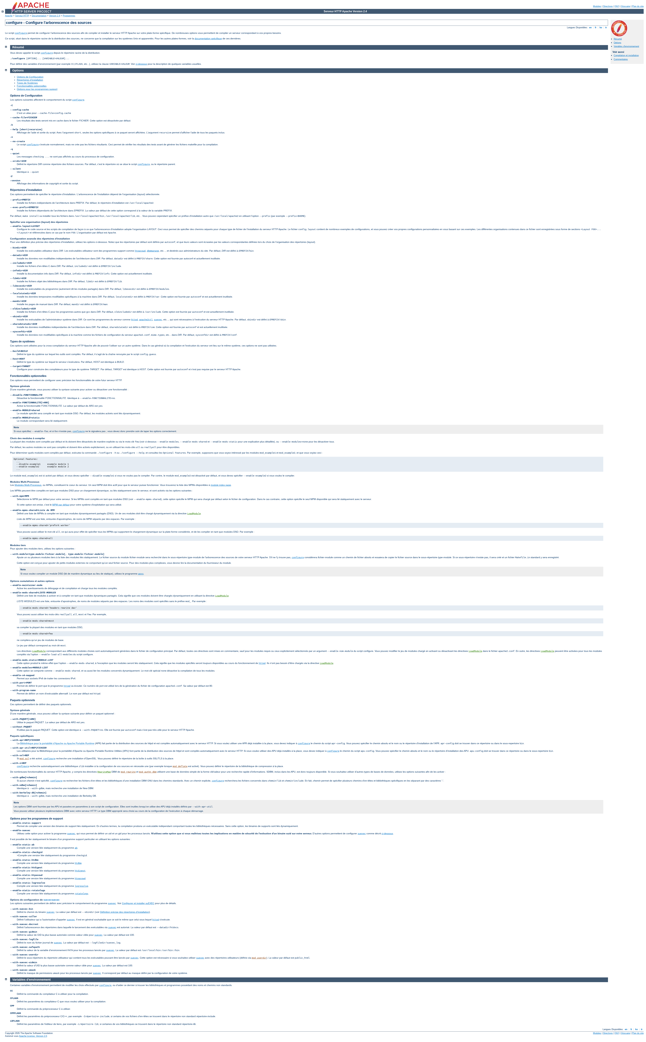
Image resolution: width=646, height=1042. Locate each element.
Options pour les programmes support (37, 89)
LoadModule (194, 513)
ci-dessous (141, 64)
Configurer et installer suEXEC (138, 903)
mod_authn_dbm (147, 772)
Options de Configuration (30, 77)
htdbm (78, 863)
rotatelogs (81, 893)
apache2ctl (146, 319)
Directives (608, 6)
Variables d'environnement (626, 46)
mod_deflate (180, 766)
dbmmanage (153, 251)
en (590, 27)
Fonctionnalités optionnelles (31, 86)
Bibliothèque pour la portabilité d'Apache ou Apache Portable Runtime (57, 743)
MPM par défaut (60, 504)
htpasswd (140, 251)
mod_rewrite (128, 772)
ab (76, 848)
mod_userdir (259, 958)
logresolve (81, 886)
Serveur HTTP (22, 15)
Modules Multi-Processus (28, 485)
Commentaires (621, 59)
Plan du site (638, 6)
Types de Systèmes (27, 83)
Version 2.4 (54, 15)
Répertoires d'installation (30, 80)
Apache (8, 15)
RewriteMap (104, 772)
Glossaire (625, 6)
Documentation (39, 15)
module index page (221, 485)
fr (595, 27)
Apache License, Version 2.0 (33, 1036)
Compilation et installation (626, 55)
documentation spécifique (208, 38)
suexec (158, 319)
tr (606, 27)
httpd (134, 319)
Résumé (618, 39)
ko (601, 27)
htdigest (80, 870)
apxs (140, 573)
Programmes (69, 15)
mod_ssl (24, 758)
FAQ (617, 6)
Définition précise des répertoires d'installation (124, 912)
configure (21, 33)
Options (617, 42)
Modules (597, 6)
